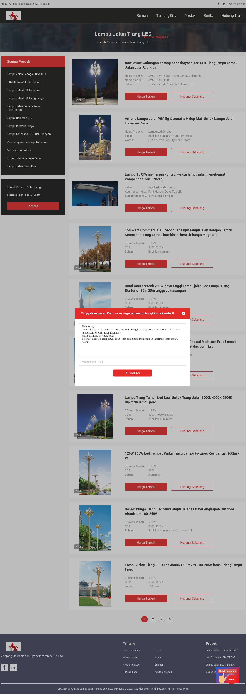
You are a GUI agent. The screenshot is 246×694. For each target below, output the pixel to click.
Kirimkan (132, 373)
